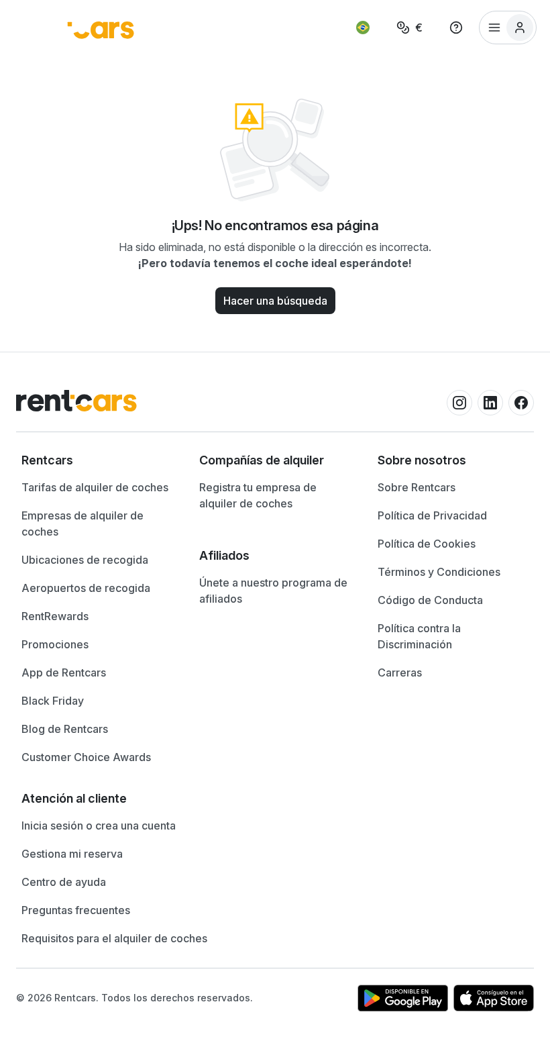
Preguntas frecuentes (75, 910)
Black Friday (52, 700)
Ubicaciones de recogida (84, 559)
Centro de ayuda (63, 882)
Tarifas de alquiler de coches (94, 487)
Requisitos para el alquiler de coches (114, 938)
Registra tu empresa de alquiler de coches (258, 495)
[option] (97, 460)
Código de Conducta (430, 600)
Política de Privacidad (432, 515)
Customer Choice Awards (86, 757)
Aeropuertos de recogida (85, 588)
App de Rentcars (63, 672)
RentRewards (55, 616)
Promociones (55, 644)
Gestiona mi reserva (72, 853)
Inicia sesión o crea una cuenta (98, 825)
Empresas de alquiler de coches (82, 523)
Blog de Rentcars (64, 729)
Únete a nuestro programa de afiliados (273, 590)
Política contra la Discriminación (419, 636)
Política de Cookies (427, 543)
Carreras (400, 672)
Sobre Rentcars (416, 487)
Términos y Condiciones (439, 572)
